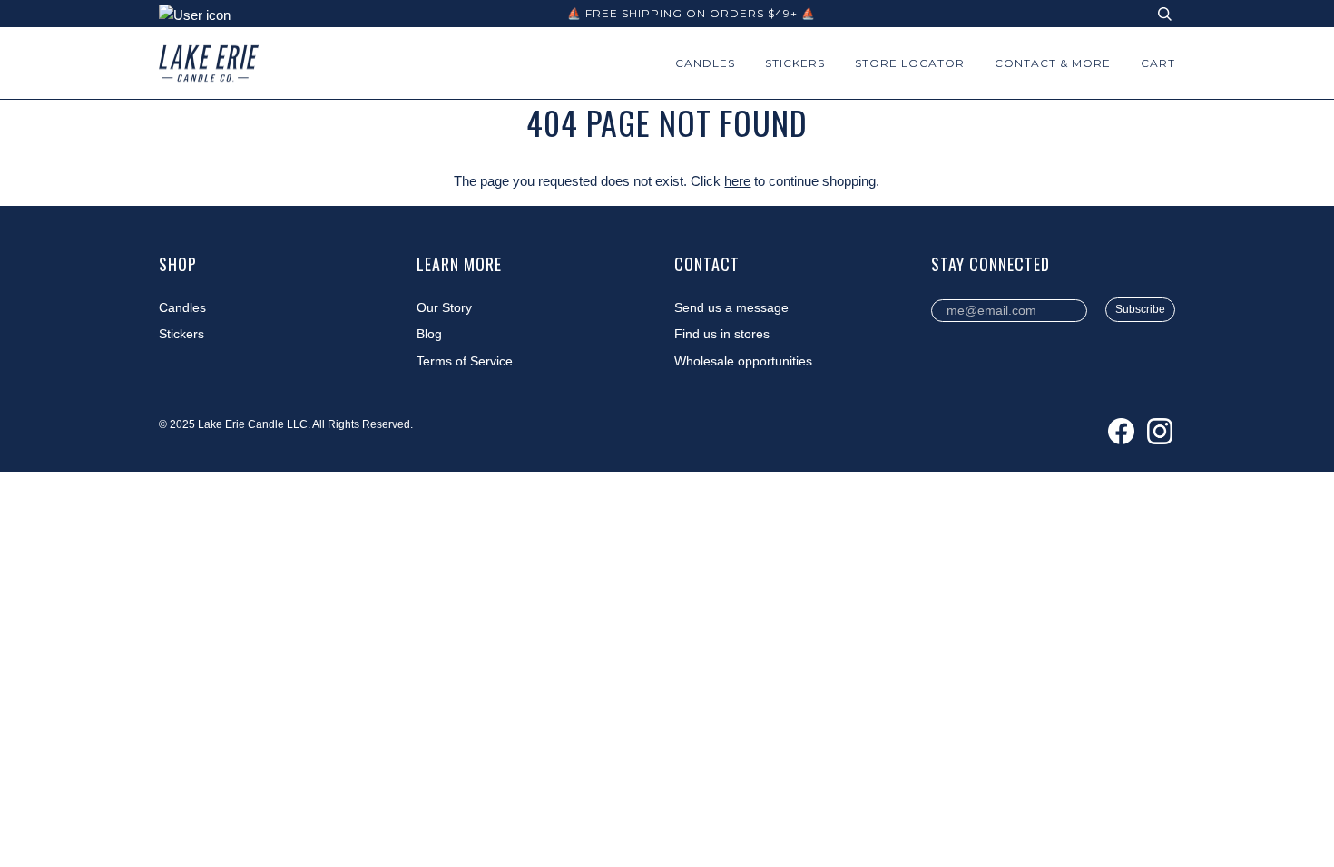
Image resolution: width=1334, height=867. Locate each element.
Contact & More (1053, 63)
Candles (705, 63)
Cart (1158, 63)
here (737, 181)
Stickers (795, 63)
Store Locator (910, 63)
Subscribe (1140, 309)
